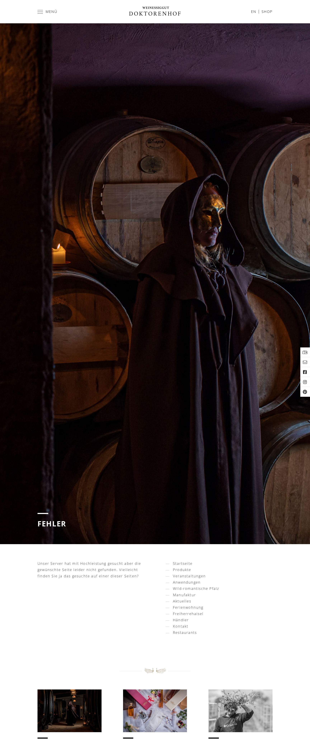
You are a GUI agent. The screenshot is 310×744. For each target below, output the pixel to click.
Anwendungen (187, 582)
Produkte (182, 569)
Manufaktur (184, 594)
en (253, 11)
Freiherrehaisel (188, 613)
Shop (267, 11)
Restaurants (185, 632)
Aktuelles (182, 601)
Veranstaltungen (189, 576)
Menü (51, 11)
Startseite (182, 563)
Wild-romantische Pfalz (196, 588)
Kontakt (180, 626)
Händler (181, 620)
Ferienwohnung (188, 607)
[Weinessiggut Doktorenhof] (155, 11)
